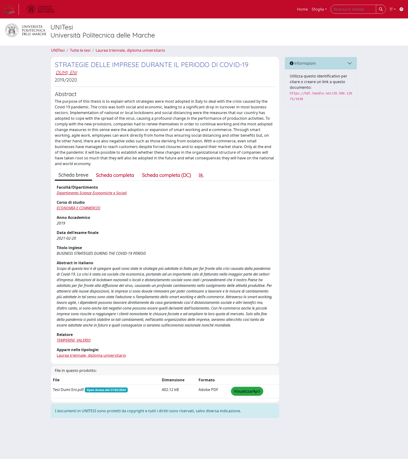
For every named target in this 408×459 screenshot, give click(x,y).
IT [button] (391, 9)
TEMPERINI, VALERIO (74, 340)
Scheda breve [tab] (73, 175)
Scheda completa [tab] (115, 175)
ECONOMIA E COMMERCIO (78, 208)
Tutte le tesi (80, 50)
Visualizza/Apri (247, 391)
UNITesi (58, 50)
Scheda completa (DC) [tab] (166, 175)
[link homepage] (11, 9)
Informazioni (304, 63)
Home (302, 9)
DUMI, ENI (66, 72)
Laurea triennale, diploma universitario (130, 50)
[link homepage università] (40, 9)
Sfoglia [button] (318, 9)
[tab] (201, 175)
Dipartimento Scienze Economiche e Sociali (92, 193)
